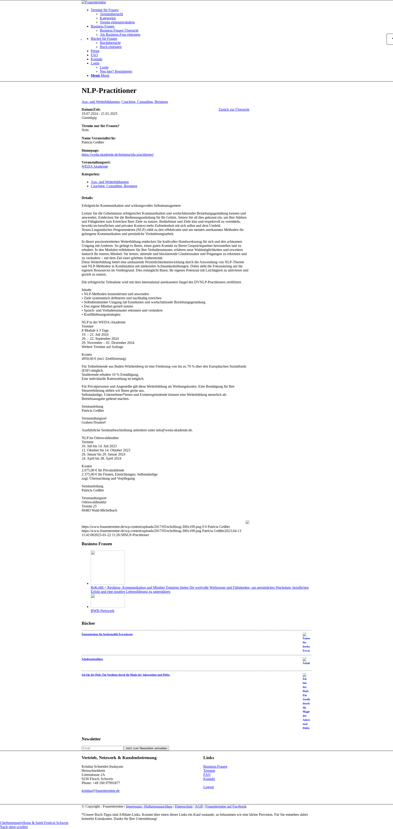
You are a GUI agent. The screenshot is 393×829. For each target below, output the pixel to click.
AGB (199, 806)
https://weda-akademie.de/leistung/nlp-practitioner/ (118, 154)
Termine (209, 771)
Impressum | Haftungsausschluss (149, 806)
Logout (208, 787)
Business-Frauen (215, 766)
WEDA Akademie (95, 166)
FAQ (207, 775)
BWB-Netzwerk (102, 611)
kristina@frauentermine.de (101, 791)
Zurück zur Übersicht (234, 109)
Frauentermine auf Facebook (226, 806)
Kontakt (209, 779)
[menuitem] (201, 16)
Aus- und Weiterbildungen (101, 102)
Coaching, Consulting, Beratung (144, 102)
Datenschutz (184, 806)
